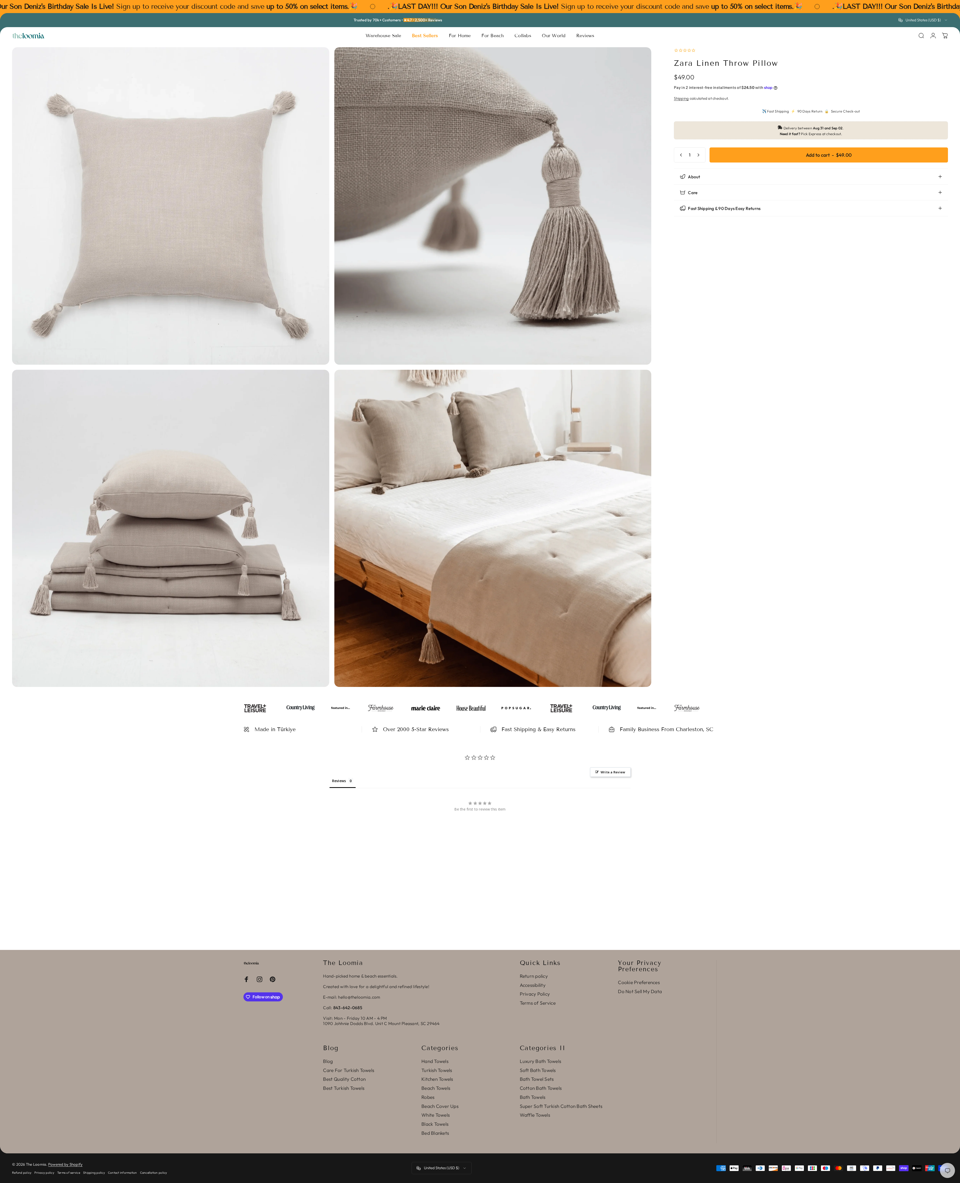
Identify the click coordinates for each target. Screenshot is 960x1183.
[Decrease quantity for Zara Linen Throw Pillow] (680, 155)
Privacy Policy (535, 994)
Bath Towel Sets (537, 1079)
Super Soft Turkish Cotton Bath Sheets (561, 1106)
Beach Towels (435, 1088)
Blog (328, 1061)
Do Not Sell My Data (640, 991)
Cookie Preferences (639, 982)
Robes (427, 1097)
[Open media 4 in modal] (493, 528)
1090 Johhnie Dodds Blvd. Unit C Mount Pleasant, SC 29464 (381, 1023)
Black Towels (435, 1124)
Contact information (122, 1172)
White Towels (435, 1115)
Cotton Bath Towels (541, 1088)
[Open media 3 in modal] (170, 528)
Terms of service (68, 1172)
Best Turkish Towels (343, 1088)
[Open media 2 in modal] (493, 206)
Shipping (681, 98)
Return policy (534, 976)
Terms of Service (538, 1003)
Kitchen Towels (437, 1079)
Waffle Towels (535, 1115)
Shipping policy (94, 1172)
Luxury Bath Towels (540, 1061)
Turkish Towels (436, 1070)
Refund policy (21, 1172)
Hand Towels (435, 1061)
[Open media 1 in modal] (170, 206)
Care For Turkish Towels (348, 1070)
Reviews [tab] (339, 780)
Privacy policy (44, 1172)
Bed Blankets (435, 1133)
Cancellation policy (153, 1172)
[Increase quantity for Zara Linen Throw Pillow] (699, 155)
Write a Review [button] (613, 772)
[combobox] (923, 20)
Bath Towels (533, 1097)
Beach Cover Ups (440, 1106)
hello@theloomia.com (359, 997)
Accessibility (533, 985)
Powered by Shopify (65, 1164)
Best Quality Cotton (344, 1079)
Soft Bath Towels (538, 1070)
